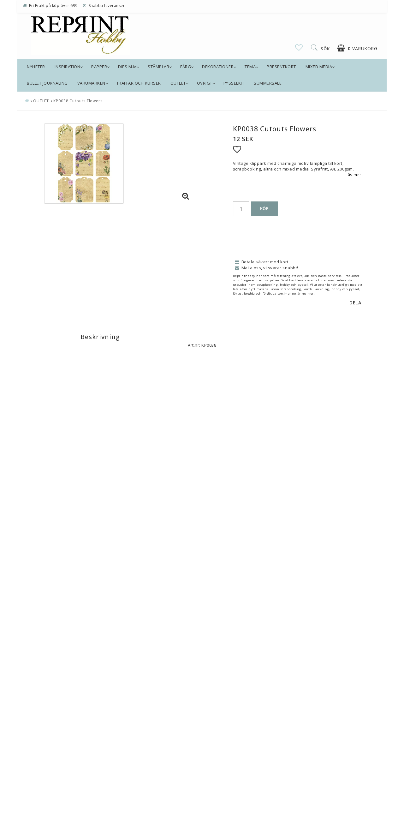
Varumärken (91, 83)
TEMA (250, 66)
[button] (299, 47)
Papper (99, 66)
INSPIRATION (67, 66)
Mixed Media (319, 66)
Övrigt (204, 83)
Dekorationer (218, 66)
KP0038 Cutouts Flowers (78, 101)
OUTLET (178, 83)
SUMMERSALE (268, 83)
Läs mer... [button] (355, 174)
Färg (185, 66)
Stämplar (158, 66)
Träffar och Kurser (138, 83)
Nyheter (36, 66)
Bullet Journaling (47, 83)
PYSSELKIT (234, 83)
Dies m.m (127, 66)
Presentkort (281, 66)
